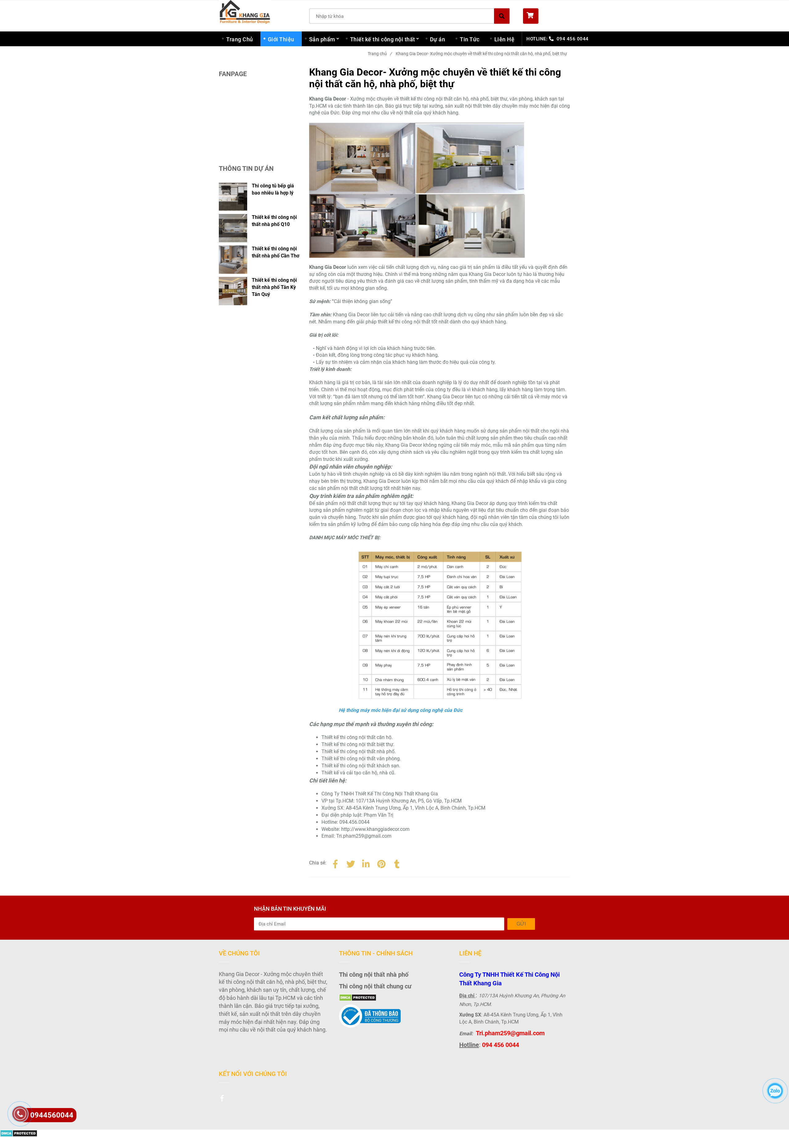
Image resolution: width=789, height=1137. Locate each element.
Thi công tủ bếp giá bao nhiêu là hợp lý (273, 189)
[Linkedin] (366, 863)
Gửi (521, 923)
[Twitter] (350, 863)
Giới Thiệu (281, 39)
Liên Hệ (504, 39)
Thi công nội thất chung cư (375, 986)
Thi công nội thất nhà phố (373, 974)
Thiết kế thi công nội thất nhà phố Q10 (274, 220)
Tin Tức (470, 39)
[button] (546, 16)
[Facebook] (335, 863)
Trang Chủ (239, 39)
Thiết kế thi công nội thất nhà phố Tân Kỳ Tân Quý (274, 287)
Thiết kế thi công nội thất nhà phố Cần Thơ (275, 252)
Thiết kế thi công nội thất (382, 39)
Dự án (437, 39)
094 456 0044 (573, 39)
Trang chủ (380, 53)
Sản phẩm (322, 39)
